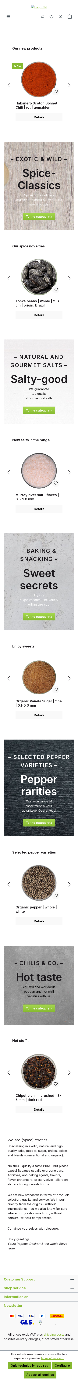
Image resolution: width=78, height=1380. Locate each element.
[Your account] (60, 16)
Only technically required (29, 1365)
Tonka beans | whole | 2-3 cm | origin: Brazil (37, 303)
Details (39, 117)
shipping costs (54, 1334)
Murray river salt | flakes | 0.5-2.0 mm (37, 497)
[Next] (69, 85)
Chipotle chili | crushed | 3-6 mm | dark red (38, 1098)
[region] (39, 85)
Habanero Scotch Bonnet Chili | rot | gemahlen (36, 105)
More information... (52, 1358)
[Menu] (8, 16)
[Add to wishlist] (55, 91)
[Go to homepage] (39, 7)
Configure (62, 1365)
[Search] (42, 16)
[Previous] (8, 85)
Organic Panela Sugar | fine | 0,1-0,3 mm (39, 703)
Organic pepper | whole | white (36, 909)
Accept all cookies (40, 1375)
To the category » (39, 216)
